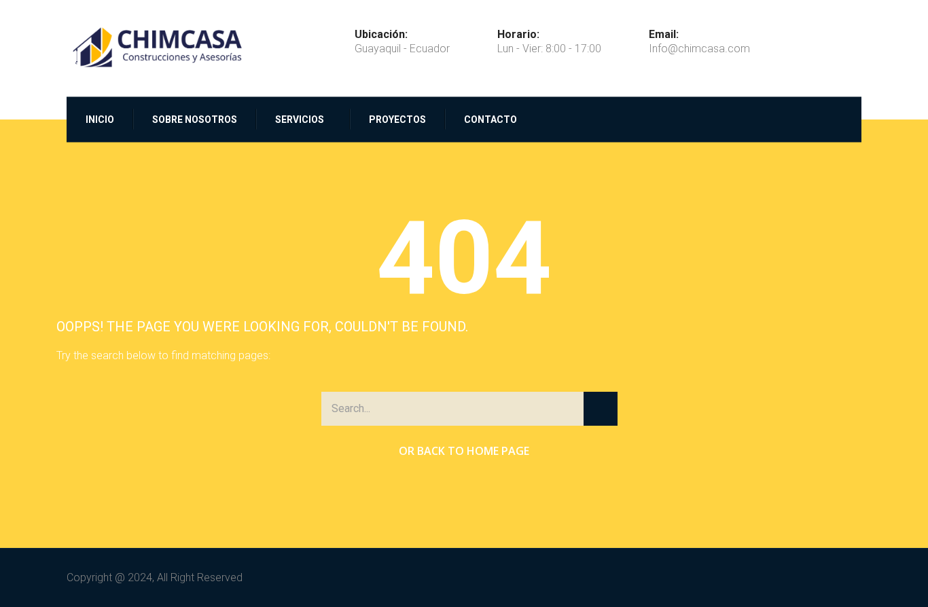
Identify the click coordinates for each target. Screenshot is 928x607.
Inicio (100, 118)
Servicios (299, 118)
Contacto (490, 118)
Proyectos (397, 118)
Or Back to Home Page (464, 450)
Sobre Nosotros (194, 118)
